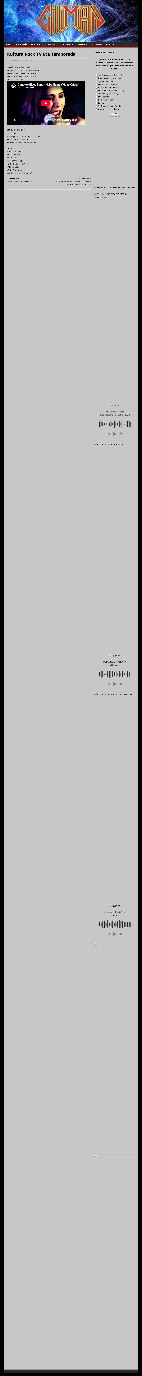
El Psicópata (103, 96)
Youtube (110, 44)
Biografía (35, 44)
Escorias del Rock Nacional (110, 78)
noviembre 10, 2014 (19, 60)
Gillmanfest (68, 44)
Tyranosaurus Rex (106, 81)
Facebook (82, 44)
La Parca (102, 103)
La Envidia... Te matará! (108, 87)
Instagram (97, 44)
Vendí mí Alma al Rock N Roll (111, 75)
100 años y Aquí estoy (108, 93)
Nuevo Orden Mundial (108, 84)
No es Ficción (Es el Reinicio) (111, 90)
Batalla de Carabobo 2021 (110, 109)
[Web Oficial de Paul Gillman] (71, 40)
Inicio (8, 44)
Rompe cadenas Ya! (107, 99)
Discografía (21, 44)
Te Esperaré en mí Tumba (109, 106)
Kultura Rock (51, 44)
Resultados (115, 116)
